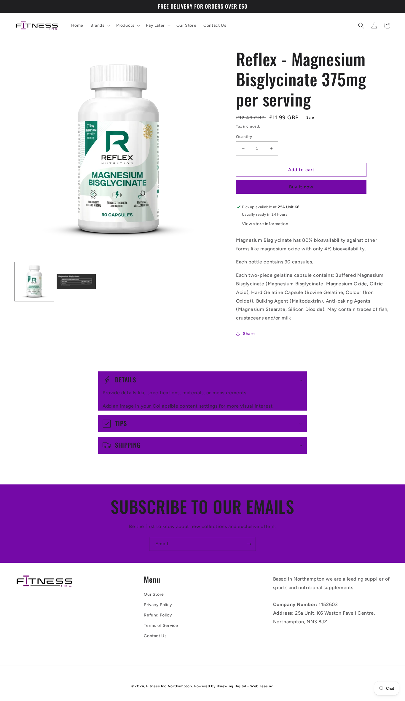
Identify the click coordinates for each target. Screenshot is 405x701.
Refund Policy (158, 615)
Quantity (244, 136)
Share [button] (249, 333)
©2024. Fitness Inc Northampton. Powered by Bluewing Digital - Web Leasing (202, 686)
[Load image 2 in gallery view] (76, 281)
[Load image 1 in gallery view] (34, 281)
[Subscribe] (249, 544)
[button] (100, 25)
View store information (265, 223)
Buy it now (301, 187)
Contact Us (155, 635)
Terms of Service (161, 625)
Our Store (154, 594)
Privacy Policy (158, 604)
